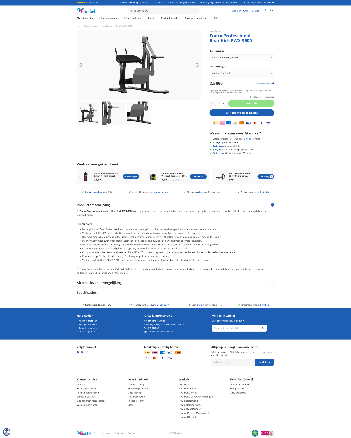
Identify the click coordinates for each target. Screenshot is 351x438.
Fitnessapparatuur (108, 18)
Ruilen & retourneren (88, 328)
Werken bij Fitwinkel (138, 388)
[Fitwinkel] (83, 433)
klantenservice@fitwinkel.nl (160, 331)
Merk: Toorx (215, 31)
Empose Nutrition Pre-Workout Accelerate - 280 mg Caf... (174, 174)
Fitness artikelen (132, 18)
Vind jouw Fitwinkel (241, 10)
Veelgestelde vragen (87, 404)
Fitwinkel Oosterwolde (190, 404)
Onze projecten (238, 392)
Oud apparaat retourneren (91, 400)
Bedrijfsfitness (237, 388)
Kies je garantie (217, 51)
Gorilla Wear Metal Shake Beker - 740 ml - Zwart (106, 174)
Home (79, 26)
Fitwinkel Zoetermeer (190, 408)
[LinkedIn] (87, 352)
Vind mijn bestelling (88, 320)
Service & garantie (87, 331)
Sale (216, 18)
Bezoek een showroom (196, 18)
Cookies (131, 433)
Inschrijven (264, 362)
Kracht (151, 18)
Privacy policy (120, 433)
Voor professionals (239, 384)
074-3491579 (153, 328)
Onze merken (135, 392)
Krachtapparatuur (91, 26)
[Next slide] (271, 176)
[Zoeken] (263, 328)
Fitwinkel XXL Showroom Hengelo (196, 396)
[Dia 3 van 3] (139, 113)
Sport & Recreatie (169, 18)
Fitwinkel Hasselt (187, 416)
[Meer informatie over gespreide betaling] (273, 83)
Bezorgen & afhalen (88, 324)
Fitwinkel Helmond (188, 400)
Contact (81, 384)
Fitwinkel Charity (136, 396)
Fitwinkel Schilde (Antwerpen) (194, 413)
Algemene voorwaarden (103, 433)
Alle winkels (185, 384)
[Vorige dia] (81, 65)
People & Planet (136, 400)
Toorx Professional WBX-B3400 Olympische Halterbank (240, 174)
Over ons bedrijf (136, 384)
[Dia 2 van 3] (113, 113)
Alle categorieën (85, 18)
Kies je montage (217, 66)
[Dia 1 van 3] (88, 113)
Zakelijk (255, 10)
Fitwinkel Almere (187, 388)
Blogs (130, 404)
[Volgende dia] (197, 65)
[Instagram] (82, 352)
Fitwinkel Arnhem (188, 392)
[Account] (265, 11)
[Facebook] (78, 352)
